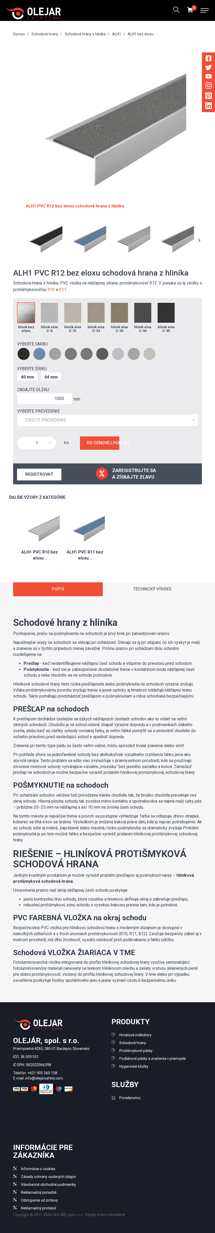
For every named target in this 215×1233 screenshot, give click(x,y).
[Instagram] (208, 86)
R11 (62, 289)
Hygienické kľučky (133, 1066)
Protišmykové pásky (136, 1051)
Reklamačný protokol (38, 1208)
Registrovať (39, 474)
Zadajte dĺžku (33, 389)
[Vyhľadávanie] (176, 10)
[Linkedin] (208, 106)
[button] (107, 420)
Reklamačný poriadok (39, 1192)
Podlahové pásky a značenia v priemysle (152, 1058)
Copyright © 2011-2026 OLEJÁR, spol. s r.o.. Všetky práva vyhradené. (69, 1215)
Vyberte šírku (32, 368)
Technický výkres (152, 589)
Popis (58, 589)
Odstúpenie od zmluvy (39, 1200)
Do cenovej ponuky (103, 442)
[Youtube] (208, 77)
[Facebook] (208, 59)
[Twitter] (208, 68)
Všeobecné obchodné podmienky (48, 1184)
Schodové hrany (132, 1043)
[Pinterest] (208, 96)
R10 (51, 289)
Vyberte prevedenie (38, 411)
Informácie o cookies (38, 1169)
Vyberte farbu (32, 344)
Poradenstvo (130, 1098)
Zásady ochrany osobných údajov (48, 1177)
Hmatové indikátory (135, 1035)
